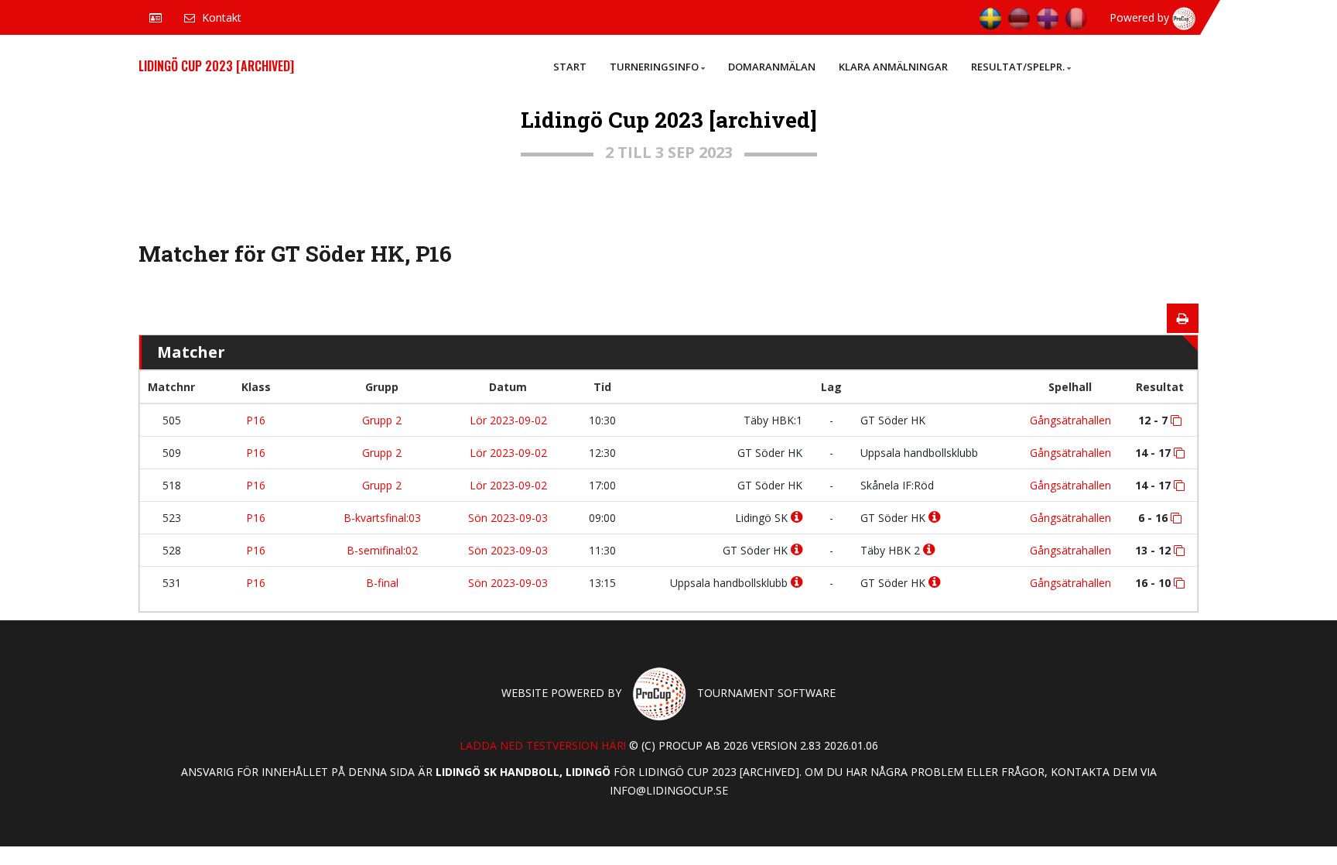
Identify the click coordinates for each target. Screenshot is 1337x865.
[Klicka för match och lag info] (1176, 420)
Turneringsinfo (654, 67)
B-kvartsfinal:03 (382, 517)
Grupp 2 (382, 420)
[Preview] (1183, 318)
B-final (382, 582)
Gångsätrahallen (1070, 420)
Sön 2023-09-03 (508, 517)
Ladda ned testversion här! (543, 745)
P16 (255, 420)
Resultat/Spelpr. (1018, 67)
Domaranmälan (772, 67)
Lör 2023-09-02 (508, 420)
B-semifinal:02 (382, 550)
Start (569, 67)
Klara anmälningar (893, 67)
